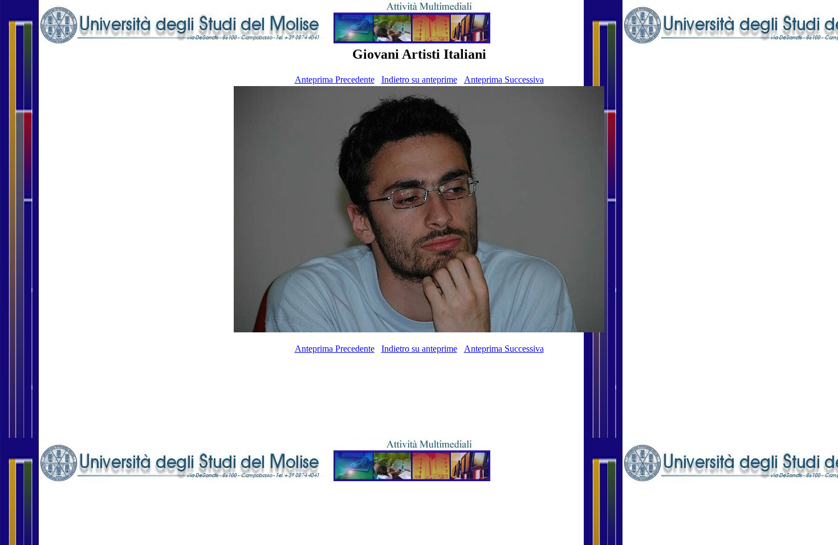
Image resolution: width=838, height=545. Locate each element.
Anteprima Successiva (504, 79)
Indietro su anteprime (419, 79)
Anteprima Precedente (335, 79)
